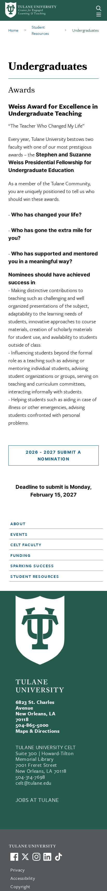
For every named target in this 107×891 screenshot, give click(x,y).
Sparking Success (32, 566)
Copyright (20, 886)
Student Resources (34, 576)
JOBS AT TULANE (37, 800)
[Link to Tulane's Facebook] (36, 857)
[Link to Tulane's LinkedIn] (47, 857)
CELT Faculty (25, 544)
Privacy (17, 870)
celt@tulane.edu (33, 782)
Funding (20, 555)
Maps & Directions (37, 730)
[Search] (99, 8)
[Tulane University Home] (56, 846)
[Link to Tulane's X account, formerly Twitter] (25, 857)
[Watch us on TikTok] (58, 857)
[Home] (24, 10)
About (18, 523)
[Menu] (99, 14)
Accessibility (22, 878)
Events (19, 534)
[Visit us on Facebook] (14, 857)
